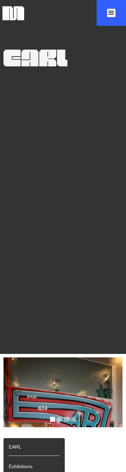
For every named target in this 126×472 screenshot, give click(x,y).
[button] (111, 13)
